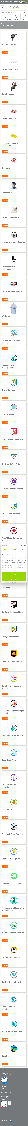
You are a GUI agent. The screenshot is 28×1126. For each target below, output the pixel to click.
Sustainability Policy (5, 1096)
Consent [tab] (5, 549)
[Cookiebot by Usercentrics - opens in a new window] (20, 546)
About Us (3, 1072)
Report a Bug (3, 1093)
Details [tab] (14, 549)
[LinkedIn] (11, 1120)
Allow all (14, 574)
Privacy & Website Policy (6, 1092)
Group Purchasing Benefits (6, 1074)
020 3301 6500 (4, 1)
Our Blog (2, 1090)
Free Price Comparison (5, 1073)
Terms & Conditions (5, 1097)
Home (2, 23)
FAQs (2, 1091)
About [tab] (23, 549)
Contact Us (3, 1088)
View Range (5, 52)
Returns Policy (3, 1095)
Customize (13, 579)
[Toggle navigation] (2, 6)
